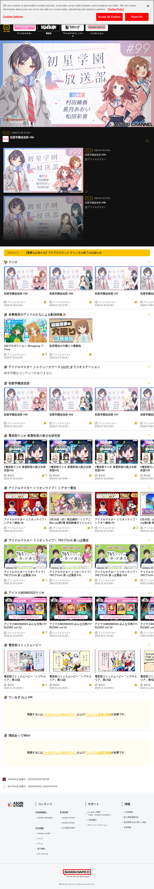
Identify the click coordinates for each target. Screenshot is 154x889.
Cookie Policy (116, 9)
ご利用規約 (128, 812)
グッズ (40, 839)
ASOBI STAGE (68, 823)
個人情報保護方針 (131, 817)
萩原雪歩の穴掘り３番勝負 (65, 345)
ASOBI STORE (44, 833)
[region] (77, 12)
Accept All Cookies (109, 16)
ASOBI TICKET (68, 818)
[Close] (148, 6)
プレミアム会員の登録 (98, 714)
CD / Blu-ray (42, 854)
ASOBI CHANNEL (45, 818)
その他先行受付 (68, 828)
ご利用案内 (92, 820)
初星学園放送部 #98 (61, 293)
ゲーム (40, 844)
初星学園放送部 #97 (107, 293)
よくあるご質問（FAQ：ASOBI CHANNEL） (99, 813)
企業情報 (127, 827)
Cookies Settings (13, 16)
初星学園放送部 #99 (16, 293)
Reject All (136, 16)
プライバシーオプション (97, 825)
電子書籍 (41, 849)
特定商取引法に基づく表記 (135, 822)
